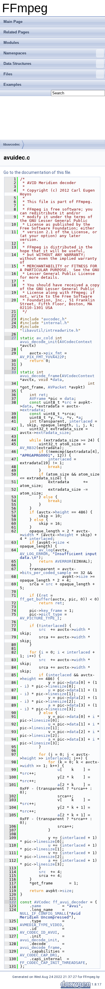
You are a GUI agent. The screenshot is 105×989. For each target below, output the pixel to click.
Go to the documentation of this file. (37, 172)
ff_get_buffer (35, 599)
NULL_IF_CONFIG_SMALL (43, 913)
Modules (11, 42)
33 (10, 372)
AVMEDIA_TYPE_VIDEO (41, 925)
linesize (57, 686)
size (59, 542)
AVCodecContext (76, 342)
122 (10, 902)
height (62, 512)
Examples (12, 84)
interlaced (80, 421)
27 (10, 338)
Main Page (13, 22)
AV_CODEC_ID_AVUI (38, 932)
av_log (46, 550)
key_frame (51, 610)
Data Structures (17, 63)
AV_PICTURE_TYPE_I (40, 618)
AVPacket (57, 387)
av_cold (44, 338)
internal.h (55, 323)
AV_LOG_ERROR (34, 554)
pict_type (51, 614)
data (57, 379)
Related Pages (16, 32)
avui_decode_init (38, 342)
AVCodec (42, 902)
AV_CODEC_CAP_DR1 (38, 955)
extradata (32, 410)
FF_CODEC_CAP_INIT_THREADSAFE (52, 962)
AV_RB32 (28, 448)
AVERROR (63, 561)
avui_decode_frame (40, 376)
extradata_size (52, 432)
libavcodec (11, 144)
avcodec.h (53, 319)
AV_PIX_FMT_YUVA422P (42, 357)
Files (8, 74)
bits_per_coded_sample (46, 573)
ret (42, 395)
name (36, 906)
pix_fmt (54, 353)
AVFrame (37, 398)
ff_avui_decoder (70, 902)
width (28, 535)
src (67, 402)
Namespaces (15, 53)
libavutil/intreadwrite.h (50, 330)
